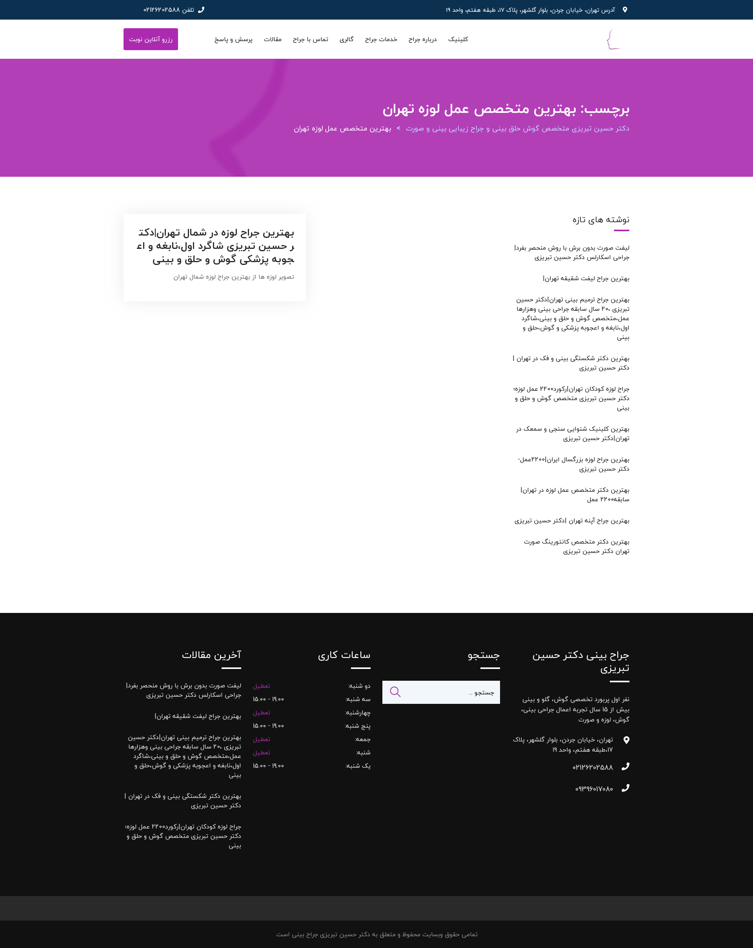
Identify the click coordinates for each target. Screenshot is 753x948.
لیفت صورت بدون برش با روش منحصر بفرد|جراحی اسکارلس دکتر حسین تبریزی (571, 252)
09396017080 (605, 789)
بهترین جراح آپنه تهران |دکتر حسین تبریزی (572, 520)
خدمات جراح (381, 39)
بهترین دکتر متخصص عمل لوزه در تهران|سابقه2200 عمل (574, 494)
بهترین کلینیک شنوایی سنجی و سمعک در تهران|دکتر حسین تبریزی (572, 433)
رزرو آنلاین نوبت (151, 39)
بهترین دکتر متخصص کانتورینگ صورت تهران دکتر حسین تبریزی (576, 546)
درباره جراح (423, 39)
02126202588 (161, 10)
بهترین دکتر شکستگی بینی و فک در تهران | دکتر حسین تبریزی (571, 363)
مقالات (273, 39)
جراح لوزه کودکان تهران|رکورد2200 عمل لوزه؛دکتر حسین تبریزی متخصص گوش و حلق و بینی (571, 398)
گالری (347, 39)
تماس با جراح (310, 39)
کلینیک (458, 39)
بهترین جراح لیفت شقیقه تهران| (586, 278)
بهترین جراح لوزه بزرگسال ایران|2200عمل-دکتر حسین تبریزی (573, 464)
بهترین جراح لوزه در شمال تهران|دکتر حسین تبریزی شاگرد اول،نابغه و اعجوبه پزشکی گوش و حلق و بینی (215, 245)
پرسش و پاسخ (234, 39)
